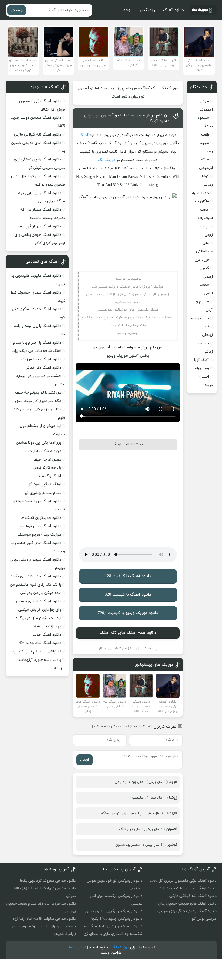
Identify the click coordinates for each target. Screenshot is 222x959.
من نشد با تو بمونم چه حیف (38, 392)
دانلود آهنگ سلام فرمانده (40, 526)
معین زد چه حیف (47, 459)
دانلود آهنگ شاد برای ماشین (38, 601)
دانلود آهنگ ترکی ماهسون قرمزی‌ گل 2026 (183, 880)
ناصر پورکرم (200, 318)
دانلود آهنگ (173, 10)
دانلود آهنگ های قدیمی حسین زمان (187, 903)
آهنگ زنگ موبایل (47, 476)
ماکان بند (201, 201)
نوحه (127, 10)
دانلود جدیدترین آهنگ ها (41, 517)
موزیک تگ (169, 88)
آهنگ (83, 135)
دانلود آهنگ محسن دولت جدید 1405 (187, 888)
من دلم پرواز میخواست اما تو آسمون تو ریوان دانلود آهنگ (126, 118)
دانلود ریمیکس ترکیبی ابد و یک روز (113, 911)
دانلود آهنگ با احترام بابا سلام (37, 342)
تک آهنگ (148, 88)
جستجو (17, 10)
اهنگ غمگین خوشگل (44, 484)
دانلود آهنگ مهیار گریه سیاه (38, 226)
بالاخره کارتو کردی (47, 467)
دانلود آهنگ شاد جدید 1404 (39, 643)
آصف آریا (201, 359)
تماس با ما (77, 947)
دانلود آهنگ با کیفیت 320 (128, 594)
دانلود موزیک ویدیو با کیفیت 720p (128, 613)
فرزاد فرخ (202, 259)
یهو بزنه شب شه (47, 626)
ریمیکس (147, 10)
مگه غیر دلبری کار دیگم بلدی (38, 401)
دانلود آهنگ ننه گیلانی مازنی (37, 134)
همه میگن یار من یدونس (40, 593)
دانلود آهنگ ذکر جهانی (43, 367)
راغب (205, 134)
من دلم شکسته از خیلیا (42, 451)
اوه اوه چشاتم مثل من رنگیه (38, 618)
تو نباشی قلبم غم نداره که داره (37, 651)
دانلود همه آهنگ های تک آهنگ (128, 633)
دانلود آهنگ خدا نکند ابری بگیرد (36, 576)
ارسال (84, 759)
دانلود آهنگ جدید (47, 634)
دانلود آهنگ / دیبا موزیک (41, 359)
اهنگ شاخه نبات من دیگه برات (36, 350)
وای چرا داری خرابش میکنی (39, 609)
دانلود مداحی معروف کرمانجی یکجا (48, 880)
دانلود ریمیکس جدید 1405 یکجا (116, 918)
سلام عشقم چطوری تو (43, 492)
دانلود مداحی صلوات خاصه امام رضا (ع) (44, 918)
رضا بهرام (202, 368)
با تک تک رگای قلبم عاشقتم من (35, 584)
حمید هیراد (200, 193)
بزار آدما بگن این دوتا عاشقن (38, 442)
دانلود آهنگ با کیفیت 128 (128, 576)
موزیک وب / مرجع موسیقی (38, 534)
